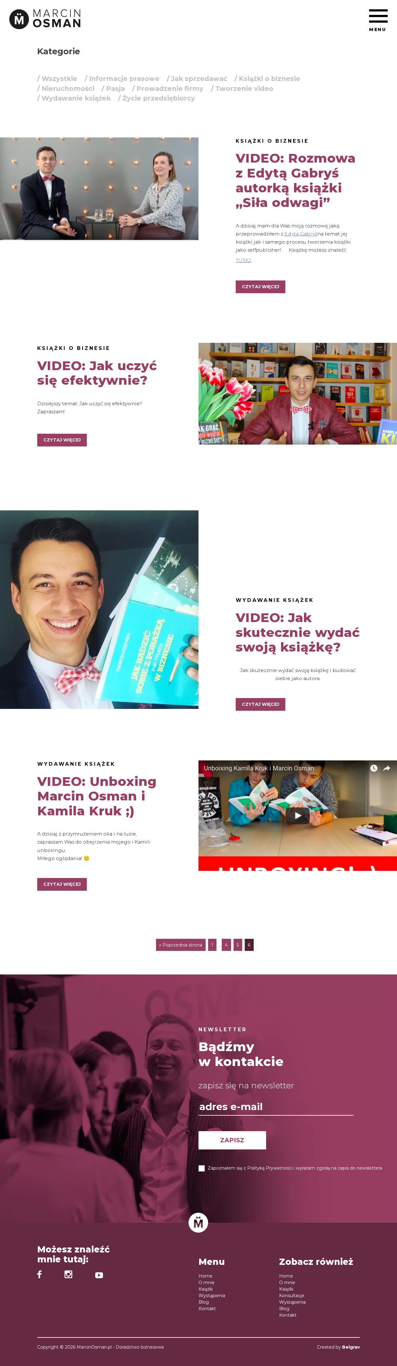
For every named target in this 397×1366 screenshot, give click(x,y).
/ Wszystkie (57, 79)
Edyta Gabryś (300, 234)
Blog (203, 1302)
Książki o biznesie (272, 141)
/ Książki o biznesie (267, 79)
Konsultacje (291, 1295)
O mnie (206, 1282)
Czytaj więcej (260, 286)
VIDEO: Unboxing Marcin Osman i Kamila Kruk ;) (97, 795)
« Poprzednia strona (180, 945)
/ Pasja (113, 88)
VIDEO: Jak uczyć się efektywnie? (97, 373)
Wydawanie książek (275, 600)
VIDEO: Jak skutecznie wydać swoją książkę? (298, 632)
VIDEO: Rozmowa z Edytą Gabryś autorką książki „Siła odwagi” (296, 180)
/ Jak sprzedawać (197, 79)
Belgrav (351, 1347)
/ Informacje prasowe (122, 79)
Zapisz (232, 1140)
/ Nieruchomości (65, 88)
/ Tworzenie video (242, 88)
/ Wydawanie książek (74, 98)
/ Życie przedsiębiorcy (156, 98)
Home (205, 1276)
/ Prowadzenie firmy (167, 88)
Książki (205, 1289)
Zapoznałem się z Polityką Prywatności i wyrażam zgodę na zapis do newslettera (295, 1168)
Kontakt (207, 1308)
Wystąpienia (211, 1295)
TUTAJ (243, 260)
